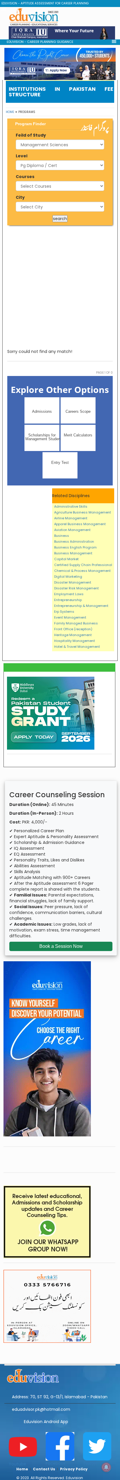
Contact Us (44, 1469)
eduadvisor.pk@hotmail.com (41, 1409)
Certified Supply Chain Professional (83, 565)
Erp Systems (64, 611)
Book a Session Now (61, 946)
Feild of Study (31, 135)
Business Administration (74, 541)
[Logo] (60, 1374)
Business (61, 535)
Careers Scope (78, 411)
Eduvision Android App (46, 1422)
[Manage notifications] (106, 1467)
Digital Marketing (68, 576)
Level (21, 156)
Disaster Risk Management (76, 588)
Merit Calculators (78, 435)
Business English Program (75, 547)
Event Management (70, 617)
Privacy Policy (74, 1469)
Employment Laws (69, 594)
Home (10, 112)
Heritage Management (73, 635)
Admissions (42, 411)
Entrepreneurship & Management (81, 605)
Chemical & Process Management (82, 570)
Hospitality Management (74, 640)
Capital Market (66, 559)
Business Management (73, 553)
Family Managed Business (76, 623)
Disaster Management (72, 582)
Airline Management (70, 518)
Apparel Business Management (80, 524)
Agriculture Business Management (82, 512)
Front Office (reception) (73, 629)
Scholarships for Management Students (42, 437)
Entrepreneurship (68, 600)
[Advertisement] (60, 287)
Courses (25, 177)
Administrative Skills (70, 506)
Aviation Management (72, 529)
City (20, 197)
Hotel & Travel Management (77, 646)
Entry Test (60, 462)
